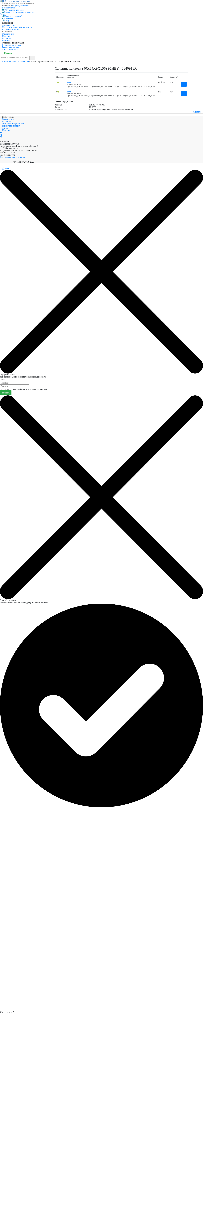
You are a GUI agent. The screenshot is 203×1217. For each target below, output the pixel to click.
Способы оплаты (10, 49)
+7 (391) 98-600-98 (21, 5)
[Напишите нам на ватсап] (1, 137)
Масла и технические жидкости (19, 12)
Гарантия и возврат (11, 47)
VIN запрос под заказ (14, 10)
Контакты (9, 18)
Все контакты (8, 8)
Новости (6, 36)
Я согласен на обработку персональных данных (24, 389)
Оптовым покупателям (13, 123)
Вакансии (6, 38)
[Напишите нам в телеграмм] (1, 135)
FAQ (6, 20)
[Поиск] (32, 58)
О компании (8, 34)
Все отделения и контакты (12, 157)
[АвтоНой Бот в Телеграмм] (6, 168)
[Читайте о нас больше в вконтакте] (1, 132)
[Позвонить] (1, 168)
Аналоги (197, 112)
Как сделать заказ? (13, 16)
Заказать (6, 393)
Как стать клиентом (11, 45)
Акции (4, 14)
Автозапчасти (8, 25)
